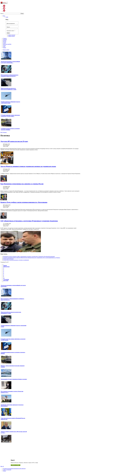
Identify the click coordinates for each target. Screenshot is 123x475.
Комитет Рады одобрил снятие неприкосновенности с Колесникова (24, 202)
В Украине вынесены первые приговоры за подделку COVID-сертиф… (10, 116)
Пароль (8, 27)
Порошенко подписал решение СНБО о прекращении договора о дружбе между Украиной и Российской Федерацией (29, 256)
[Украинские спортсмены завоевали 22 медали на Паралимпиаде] (6, 415)
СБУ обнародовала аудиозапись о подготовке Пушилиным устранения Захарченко (29, 221)
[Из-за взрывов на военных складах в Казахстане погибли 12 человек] (6, 402)
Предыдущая (6, 266)
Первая (5, 265)
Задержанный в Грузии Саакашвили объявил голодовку (14, 379)
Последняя (5, 280)
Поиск (2, 13)
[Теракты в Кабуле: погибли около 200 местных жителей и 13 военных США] (6, 442)
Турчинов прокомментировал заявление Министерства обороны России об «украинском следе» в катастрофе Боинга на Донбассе (31, 257)
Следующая (6, 279)
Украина (5, 132)
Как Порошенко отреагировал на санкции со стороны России (22, 184)
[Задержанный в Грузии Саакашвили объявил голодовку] (6, 388)
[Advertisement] (11, 451)
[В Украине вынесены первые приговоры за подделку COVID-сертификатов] (6, 112)
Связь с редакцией (7, 469)
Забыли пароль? (11, 35)
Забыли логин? (11, 36)
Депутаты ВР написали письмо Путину (14, 141)
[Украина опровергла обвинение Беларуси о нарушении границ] (6, 99)
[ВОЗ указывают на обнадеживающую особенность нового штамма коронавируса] (6, 72)
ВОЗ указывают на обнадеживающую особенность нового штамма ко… (9, 75)
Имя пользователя (11, 23)
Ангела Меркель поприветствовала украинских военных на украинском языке (28, 166)
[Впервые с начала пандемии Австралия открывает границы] (6, 376)
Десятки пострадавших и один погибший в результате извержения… (10, 62)
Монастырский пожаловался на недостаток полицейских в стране (8, 89)
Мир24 (13, 460)
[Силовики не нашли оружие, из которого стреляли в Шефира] (6, 126)
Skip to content (6, 49)
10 (3, 278)
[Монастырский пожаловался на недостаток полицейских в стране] (6, 86)
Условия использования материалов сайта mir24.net (14, 468)
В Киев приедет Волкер (8, 258)
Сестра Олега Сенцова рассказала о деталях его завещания (16, 260)
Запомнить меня (10, 30)
